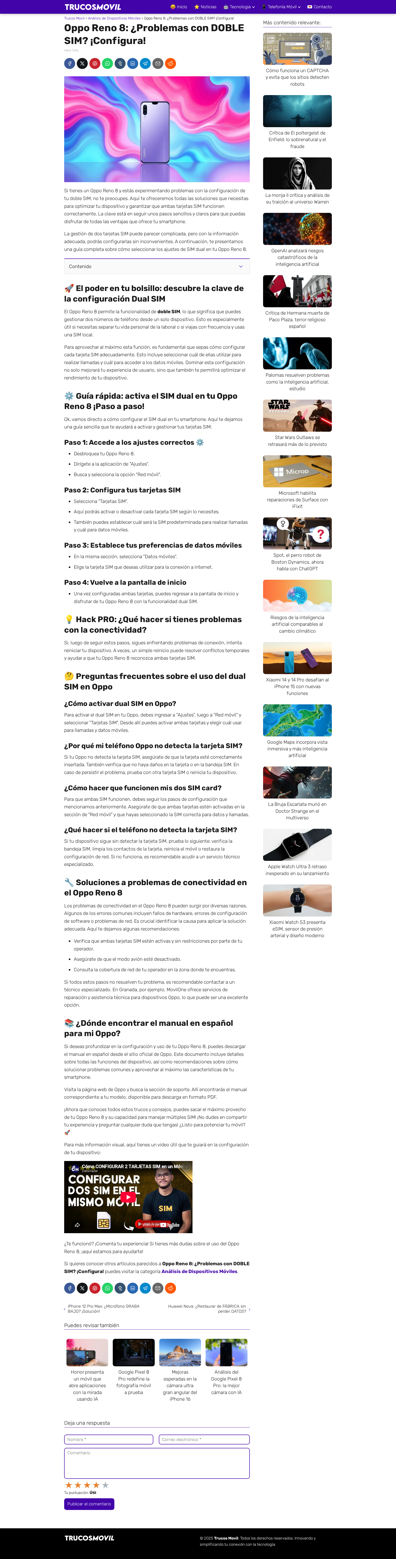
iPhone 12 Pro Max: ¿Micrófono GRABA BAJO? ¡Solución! (104, 1309)
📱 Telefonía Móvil (279, 6)
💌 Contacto (319, 6)
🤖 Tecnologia (237, 6)
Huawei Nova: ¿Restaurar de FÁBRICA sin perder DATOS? (207, 1309)
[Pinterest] (94, 63)
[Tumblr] (120, 63)
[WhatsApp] (107, 63)
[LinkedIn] (132, 63)
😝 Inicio (178, 6)
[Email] (157, 63)
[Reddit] (170, 63)
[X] (82, 63)
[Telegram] (145, 63)
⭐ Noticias (205, 6)
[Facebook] (69, 63)
